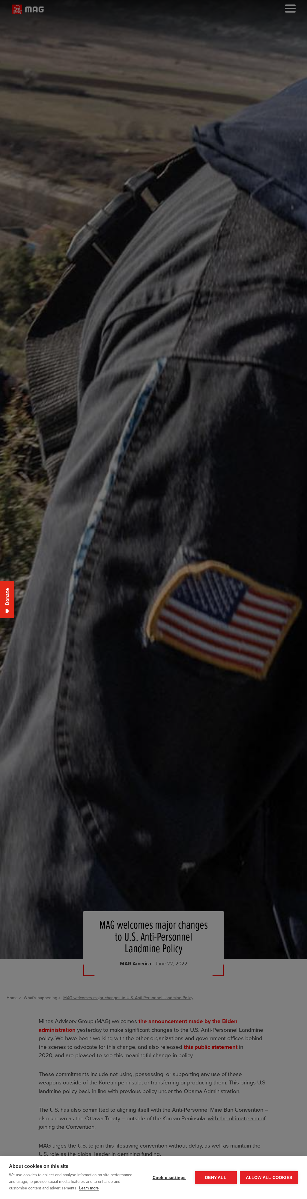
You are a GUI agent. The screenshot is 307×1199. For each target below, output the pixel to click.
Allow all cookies (269, 1177)
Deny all (215, 1177)
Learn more (89, 1188)
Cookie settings (169, 1177)
